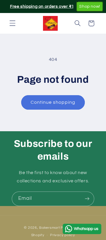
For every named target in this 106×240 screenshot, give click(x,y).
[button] (12, 23)
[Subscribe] (87, 199)
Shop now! (89, 6)
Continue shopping (53, 102)
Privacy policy (62, 235)
